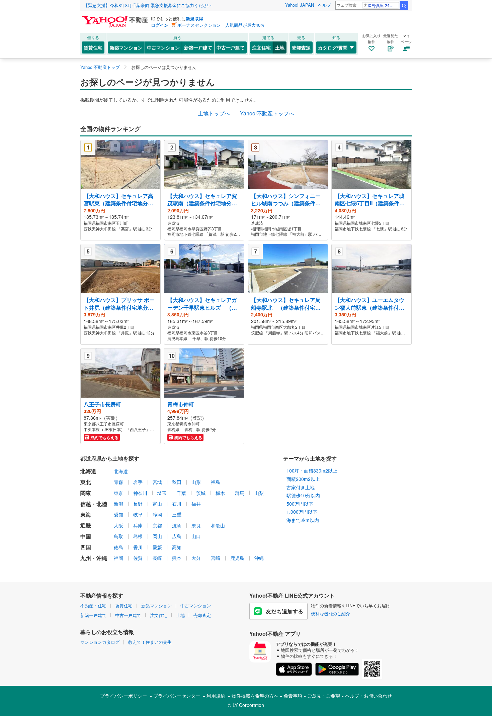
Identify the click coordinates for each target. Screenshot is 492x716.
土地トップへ (214, 113)
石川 (176, 503)
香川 (138, 547)
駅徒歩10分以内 (303, 495)
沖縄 (259, 557)
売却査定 (301, 47)
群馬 (239, 493)
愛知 (118, 514)
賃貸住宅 (93, 47)
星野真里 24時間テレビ (383, 5)
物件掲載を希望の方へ (255, 695)
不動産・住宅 (93, 605)
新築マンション (126, 47)
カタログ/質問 (332, 47)
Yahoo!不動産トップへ (267, 113)
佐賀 (138, 557)
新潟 (118, 503)
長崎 (157, 557)
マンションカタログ (99, 642)
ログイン (159, 25)
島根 (138, 536)
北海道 (121, 471)
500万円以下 (299, 503)
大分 (196, 557)
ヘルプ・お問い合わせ (368, 695)
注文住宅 (261, 47)
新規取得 (194, 18)
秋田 (176, 482)
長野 (138, 503)
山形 (196, 482)
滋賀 (176, 525)
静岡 (157, 514)
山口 (196, 536)
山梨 (259, 493)
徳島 (118, 547)
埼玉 (162, 493)
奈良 (196, 525)
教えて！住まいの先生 (150, 642)
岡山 (157, 536)
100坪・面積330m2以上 (311, 470)
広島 (176, 536)
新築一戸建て (198, 47)
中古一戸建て (231, 47)
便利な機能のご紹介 (330, 613)
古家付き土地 (300, 487)
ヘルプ (324, 5)
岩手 (138, 482)
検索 (404, 5)
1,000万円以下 (301, 511)
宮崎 (215, 557)
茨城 (201, 493)
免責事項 (292, 695)
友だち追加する (284, 611)
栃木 (220, 493)
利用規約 (216, 695)
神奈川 (140, 493)
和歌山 (218, 525)
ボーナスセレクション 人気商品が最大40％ (221, 25)
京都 (157, 525)
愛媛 (157, 547)
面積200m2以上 (303, 479)
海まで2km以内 (302, 520)
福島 (215, 482)
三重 (176, 514)
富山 (157, 503)
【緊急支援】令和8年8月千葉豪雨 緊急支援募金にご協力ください (148, 5)
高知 (176, 547)
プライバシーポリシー (123, 695)
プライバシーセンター (176, 695)
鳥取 (118, 536)
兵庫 (138, 525)
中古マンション (163, 47)
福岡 (118, 557)
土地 (279, 47)
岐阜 (138, 514)
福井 (196, 503)
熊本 (176, 557)
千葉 (181, 493)
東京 (118, 493)
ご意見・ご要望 (323, 695)
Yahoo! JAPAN (299, 5)
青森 (118, 482)
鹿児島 (237, 557)
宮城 (157, 482)
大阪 (118, 525)
